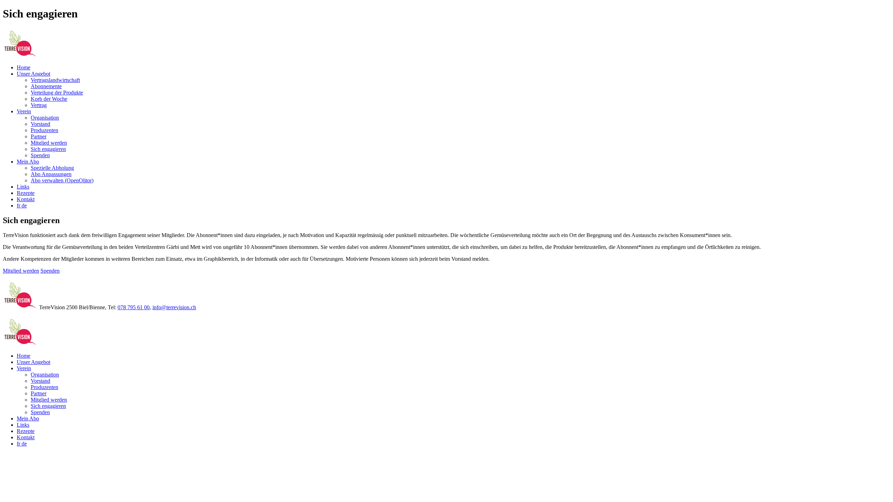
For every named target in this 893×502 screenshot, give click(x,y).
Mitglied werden (49, 143)
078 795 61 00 (134, 307)
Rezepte (26, 193)
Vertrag (39, 105)
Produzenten (44, 130)
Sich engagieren (48, 149)
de (24, 205)
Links (23, 187)
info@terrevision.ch (174, 307)
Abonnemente (46, 86)
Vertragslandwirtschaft (55, 80)
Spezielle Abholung (52, 168)
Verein (24, 111)
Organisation (45, 118)
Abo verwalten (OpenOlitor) (62, 180)
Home (23, 67)
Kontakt (26, 199)
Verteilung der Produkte (57, 93)
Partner (38, 136)
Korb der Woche (49, 99)
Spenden (40, 155)
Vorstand (40, 124)
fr (19, 205)
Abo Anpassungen (51, 174)
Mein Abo (28, 162)
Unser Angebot (33, 74)
